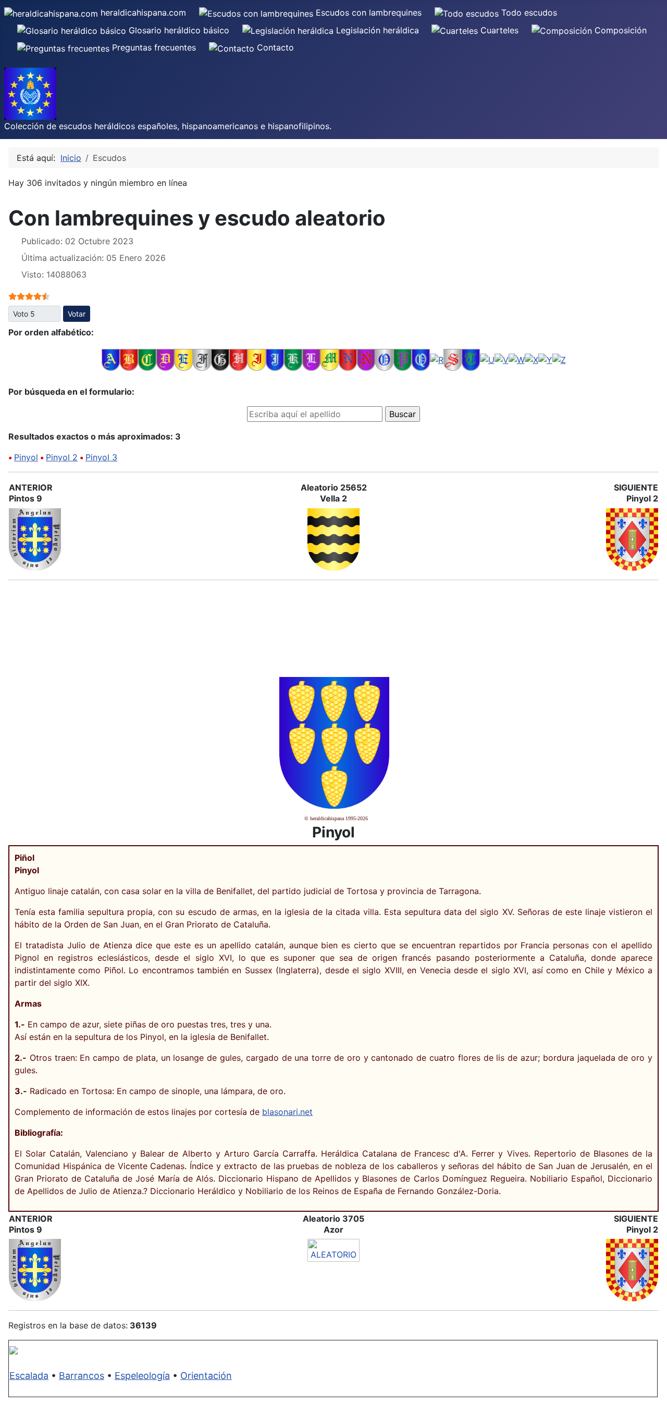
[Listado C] (147, 359)
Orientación (206, 1375)
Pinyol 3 (101, 457)
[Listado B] (129, 359)
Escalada (28, 1375)
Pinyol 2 (62, 457)
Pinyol (26, 457)
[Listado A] (111, 359)
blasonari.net (287, 1112)
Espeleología (142, 1375)
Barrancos (81, 1375)
